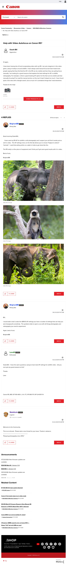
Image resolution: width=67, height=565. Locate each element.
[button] (58, 268)
